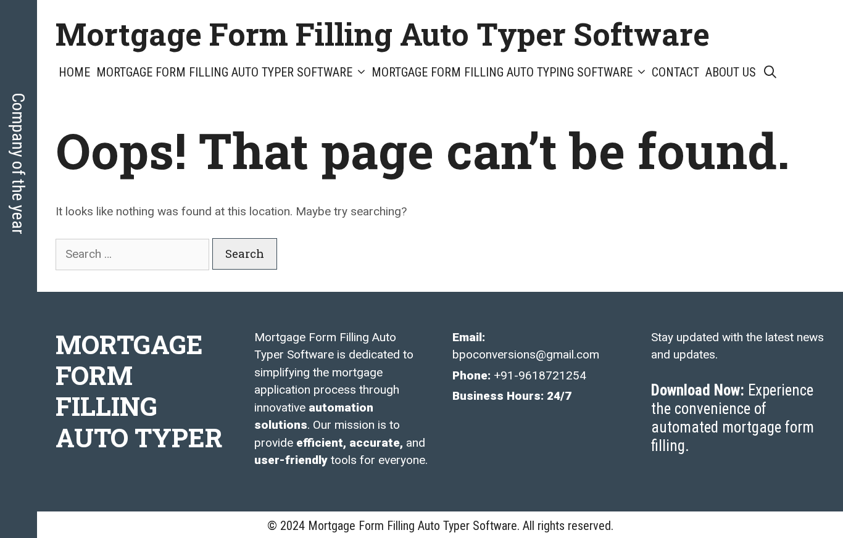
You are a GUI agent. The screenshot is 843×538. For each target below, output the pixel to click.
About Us (730, 72)
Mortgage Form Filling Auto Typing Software (502, 72)
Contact (675, 72)
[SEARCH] (770, 72)
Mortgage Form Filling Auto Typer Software (383, 34)
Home (74, 72)
